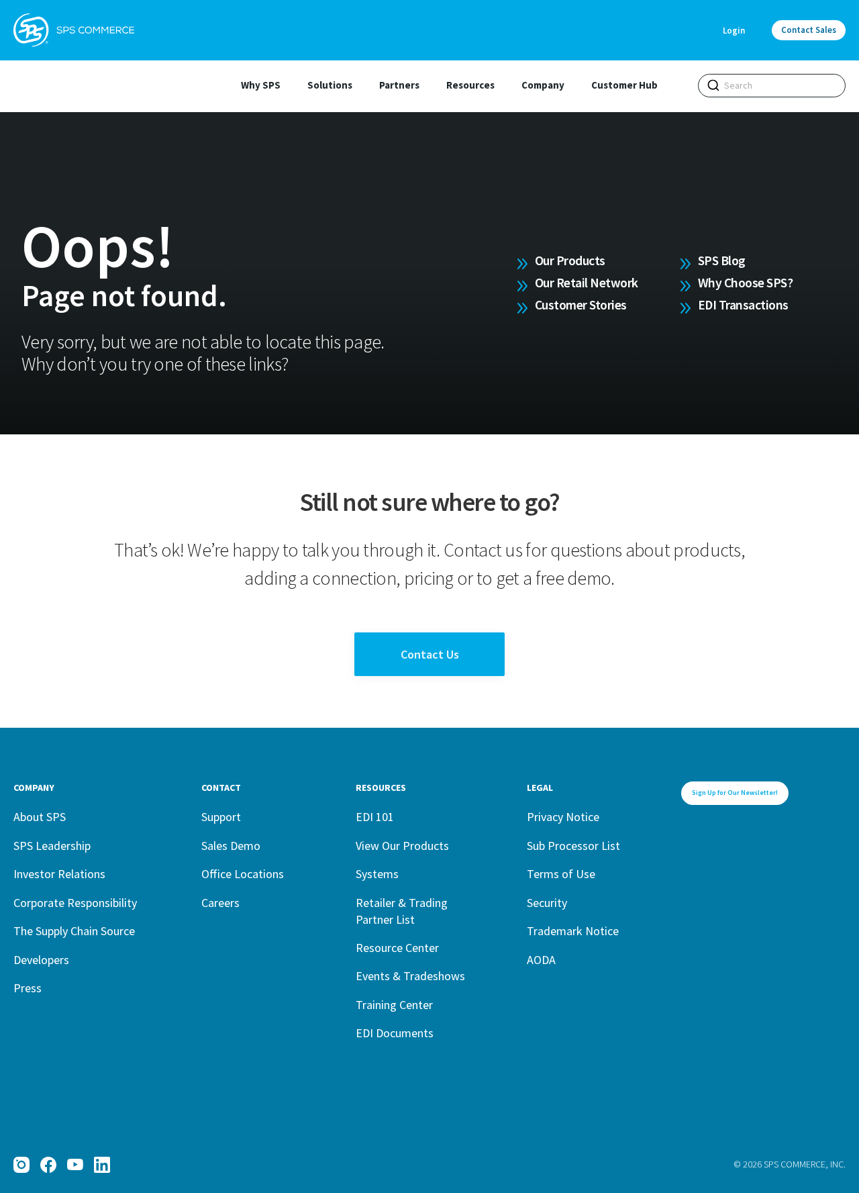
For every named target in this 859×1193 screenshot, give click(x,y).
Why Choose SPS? (745, 283)
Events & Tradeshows (410, 976)
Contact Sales (808, 30)
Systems (377, 873)
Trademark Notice (573, 931)
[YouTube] (75, 1165)
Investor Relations (59, 873)
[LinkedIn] (102, 1165)
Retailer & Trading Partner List (402, 911)
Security (547, 902)
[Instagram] (21, 1165)
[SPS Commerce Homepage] (73, 30)
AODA (541, 959)
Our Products (570, 260)
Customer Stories (581, 305)
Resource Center (397, 947)
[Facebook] (48, 1165)
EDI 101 (375, 816)
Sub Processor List (573, 845)
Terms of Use (561, 873)
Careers (220, 902)
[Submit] (713, 85)
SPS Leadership (52, 845)
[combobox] (772, 85)
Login (734, 30)
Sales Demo (230, 845)
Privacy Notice (563, 816)
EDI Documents (395, 1033)
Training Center (394, 1004)
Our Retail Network (586, 283)
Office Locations (242, 873)
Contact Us (430, 654)
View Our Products (402, 845)
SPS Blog (722, 260)
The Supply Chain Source (74, 931)
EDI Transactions (743, 305)
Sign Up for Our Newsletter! (735, 792)
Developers (41, 959)
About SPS (39, 816)
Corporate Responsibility (75, 902)
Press (27, 988)
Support (221, 816)
